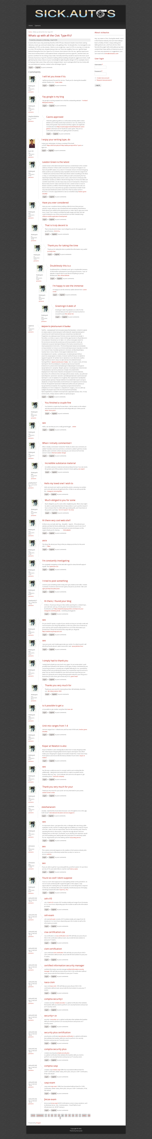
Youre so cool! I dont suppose (57, 877)
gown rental (74, 676)
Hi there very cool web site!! (56, 520)
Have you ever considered (55, 202)
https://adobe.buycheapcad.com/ (52, 631)
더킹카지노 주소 (63, 890)
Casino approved (54, 116)
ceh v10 (48, 898)
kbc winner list (69, 314)
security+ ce (50, 1015)
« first (33, 1115)
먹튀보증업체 (67, 530)
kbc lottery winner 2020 (54, 691)
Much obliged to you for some (60, 500)
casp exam (49, 1082)
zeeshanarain (48, 807)
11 (55, 1115)
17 (76, 1115)
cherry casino (74, 869)
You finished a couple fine (58, 402)
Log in (31, 67)
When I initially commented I (57, 443)
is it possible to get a (52, 705)
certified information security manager (64, 965)
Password (98, 71)
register (38, 67)
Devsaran (79, 1131)
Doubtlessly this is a (60, 265)
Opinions (38, 25)
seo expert (81, 469)
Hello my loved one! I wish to (58, 483)
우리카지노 (57, 231)
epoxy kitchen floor (77, 646)
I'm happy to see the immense (68, 285)
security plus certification (57, 1032)
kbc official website (63, 275)
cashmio (49, 854)
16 (73, 1115)
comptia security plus (55, 1049)
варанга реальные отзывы (56, 326)
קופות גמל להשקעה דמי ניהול (66, 510)
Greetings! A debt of (65, 306)
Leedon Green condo (48, 792)
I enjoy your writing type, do (56, 139)
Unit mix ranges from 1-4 (55, 725)
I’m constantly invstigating (55, 560)
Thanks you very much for (58, 685)
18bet (48, 546)
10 (52, 1115)
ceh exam (49, 915)
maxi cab (70, 709)
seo (44, 422)
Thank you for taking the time (62, 245)
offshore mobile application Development (54, 216)
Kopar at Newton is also (54, 745)
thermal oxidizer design (59, 453)
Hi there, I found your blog (57, 601)
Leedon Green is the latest (55, 162)
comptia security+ (53, 999)
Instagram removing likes (54, 491)
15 (69, 1115)
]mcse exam (50, 1099)
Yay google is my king (53, 96)
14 (66, 1115)
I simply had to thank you (55, 660)
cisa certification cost (62, 936)
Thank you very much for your (57, 786)
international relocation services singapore (61, 813)
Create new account (103, 78)
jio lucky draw (51, 251)
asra (44, 540)
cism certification (53, 948)
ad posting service (75, 837)
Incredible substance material (60, 463)
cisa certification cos (54, 932)
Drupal (38, 1123)
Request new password (104, 80)
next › (84, 1115)
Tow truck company (58, 776)
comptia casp (51, 1065)
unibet (74, 426)
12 (59, 1115)
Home (31, 25)
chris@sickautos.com (111, 53)
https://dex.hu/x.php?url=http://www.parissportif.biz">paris (64, 145)
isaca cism (49, 982)
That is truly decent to (56, 225)
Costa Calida (58, 82)
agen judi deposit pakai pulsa (51, 588)
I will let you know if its (54, 76)
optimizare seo (53, 566)
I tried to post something (55, 580)
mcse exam (54, 1103)
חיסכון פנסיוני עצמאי (50, 410)
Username (99, 64)
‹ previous (40, 1115)
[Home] (73, 19)
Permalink (31, 92)
